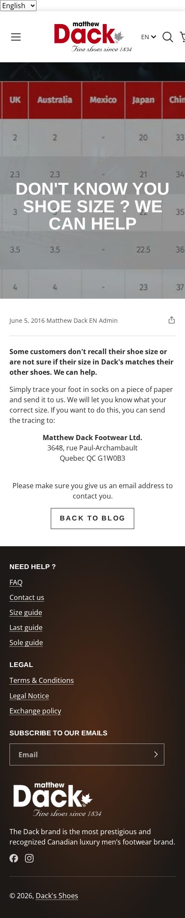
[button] (15, 37)
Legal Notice (29, 696)
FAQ (15, 582)
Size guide (25, 612)
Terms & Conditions (41, 680)
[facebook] (13, 858)
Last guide (26, 627)
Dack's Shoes (57, 895)
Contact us (26, 597)
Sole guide (26, 642)
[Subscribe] (155, 755)
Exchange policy (35, 711)
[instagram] (29, 858)
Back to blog (93, 518)
